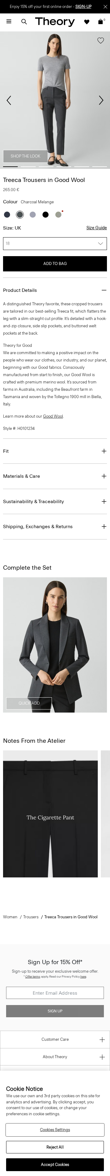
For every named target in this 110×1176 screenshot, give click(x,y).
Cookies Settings (55, 1129)
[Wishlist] (86, 21)
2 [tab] (28, 166)
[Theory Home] (55, 22)
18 (7, 243)
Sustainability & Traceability (33, 501)
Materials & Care (21, 476)
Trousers (30, 917)
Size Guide (96, 227)
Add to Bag (55, 263)
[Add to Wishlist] (101, 42)
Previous (8, 100)
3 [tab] (46, 166)
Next (101, 100)
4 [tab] (64, 166)
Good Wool (53, 416)
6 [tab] (99, 166)
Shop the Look (25, 156)
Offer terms (32, 976)
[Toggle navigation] (9, 21)
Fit (6, 451)
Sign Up (55, 1011)
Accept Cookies (55, 1164)
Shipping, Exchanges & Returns (38, 526)
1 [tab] (10, 166)
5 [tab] (81, 166)
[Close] (105, 7)
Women (10, 917)
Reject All (54, 1147)
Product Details (20, 290)
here (83, 976)
